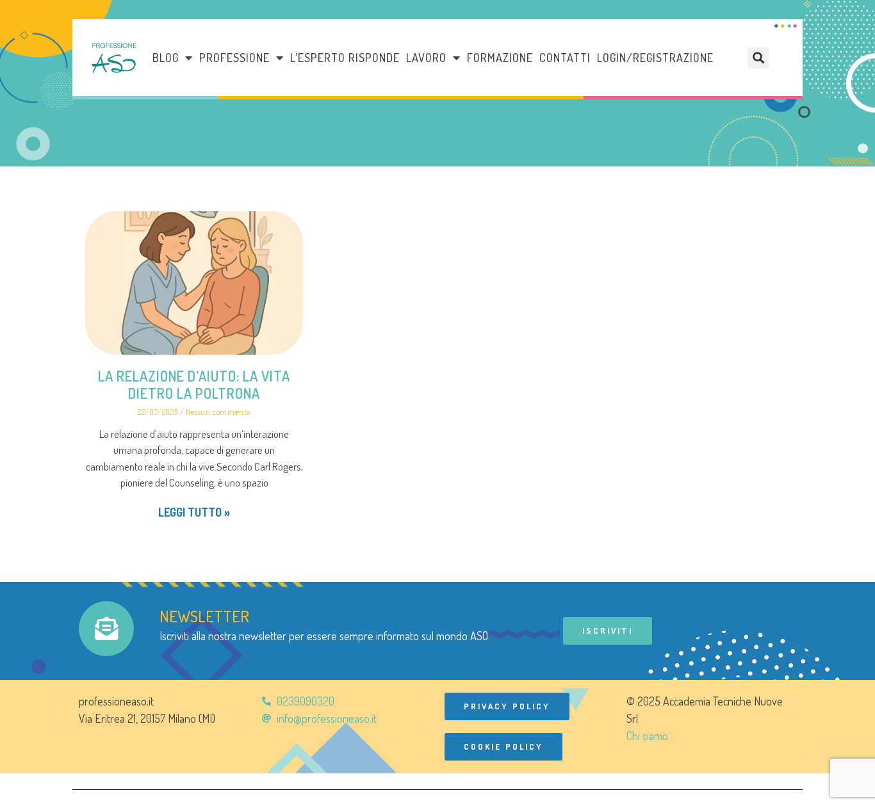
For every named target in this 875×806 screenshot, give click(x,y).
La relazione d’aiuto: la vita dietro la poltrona (194, 384)
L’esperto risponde (345, 58)
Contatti (565, 58)
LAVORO (426, 58)
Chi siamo (647, 736)
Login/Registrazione (655, 58)
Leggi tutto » (194, 512)
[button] (758, 58)
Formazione (500, 58)
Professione (234, 58)
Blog (165, 58)
